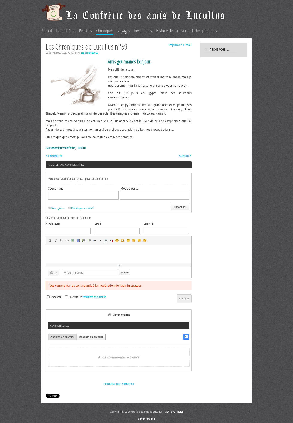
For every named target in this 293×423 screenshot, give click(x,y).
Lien (66, 240)
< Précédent (54, 156)
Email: (98, 223)
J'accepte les (75, 297)
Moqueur (133, 240)
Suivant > (185, 156)
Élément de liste (94, 240)
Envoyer (184, 298)
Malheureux (139, 240)
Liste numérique (89, 240)
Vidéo (78, 240)
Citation (100, 240)
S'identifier (180, 206)
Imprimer (175, 45)
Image (72, 240)
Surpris (128, 240)
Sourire (117, 240)
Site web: (149, 223)
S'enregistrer (58, 208)
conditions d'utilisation (94, 297)
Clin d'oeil (145, 240)
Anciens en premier (62, 336)
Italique (55, 240)
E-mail (187, 45)
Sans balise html (111, 240)
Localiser (124, 272)
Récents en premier (91, 336)
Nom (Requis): (53, 223)
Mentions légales (174, 411)
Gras (50, 240)
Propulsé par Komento (118, 384)
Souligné (61, 240)
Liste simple (83, 240)
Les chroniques (89, 53)
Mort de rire (122, 240)
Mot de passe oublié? (82, 208)
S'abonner (56, 297)
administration (146, 418)
